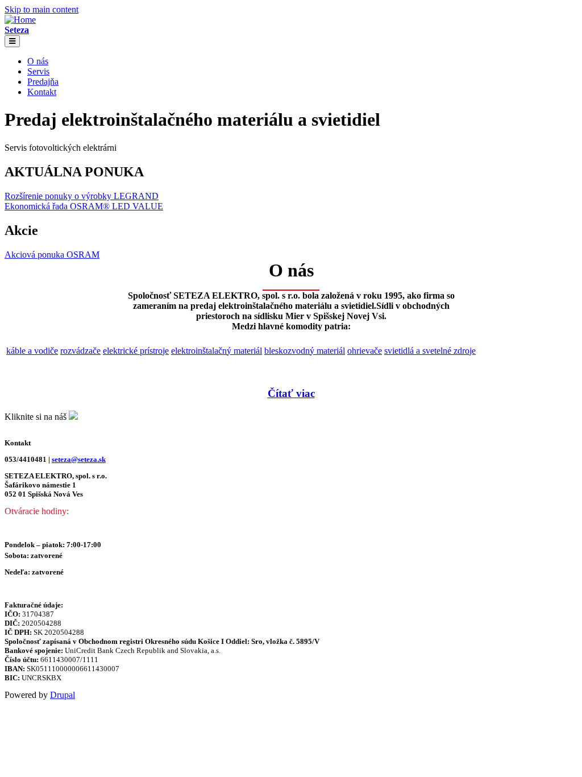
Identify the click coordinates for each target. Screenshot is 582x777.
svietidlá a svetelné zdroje (430, 351)
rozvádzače (80, 351)
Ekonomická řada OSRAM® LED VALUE (84, 206)
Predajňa (43, 81)
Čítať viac (291, 393)
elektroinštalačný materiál (216, 351)
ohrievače (364, 351)
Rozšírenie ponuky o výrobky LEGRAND (82, 196)
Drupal (62, 695)
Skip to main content (41, 9)
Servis (38, 71)
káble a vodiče (32, 351)
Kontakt (41, 92)
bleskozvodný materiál (304, 351)
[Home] (20, 19)
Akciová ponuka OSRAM (52, 254)
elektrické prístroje (136, 351)
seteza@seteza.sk (79, 459)
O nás (37, 61)
